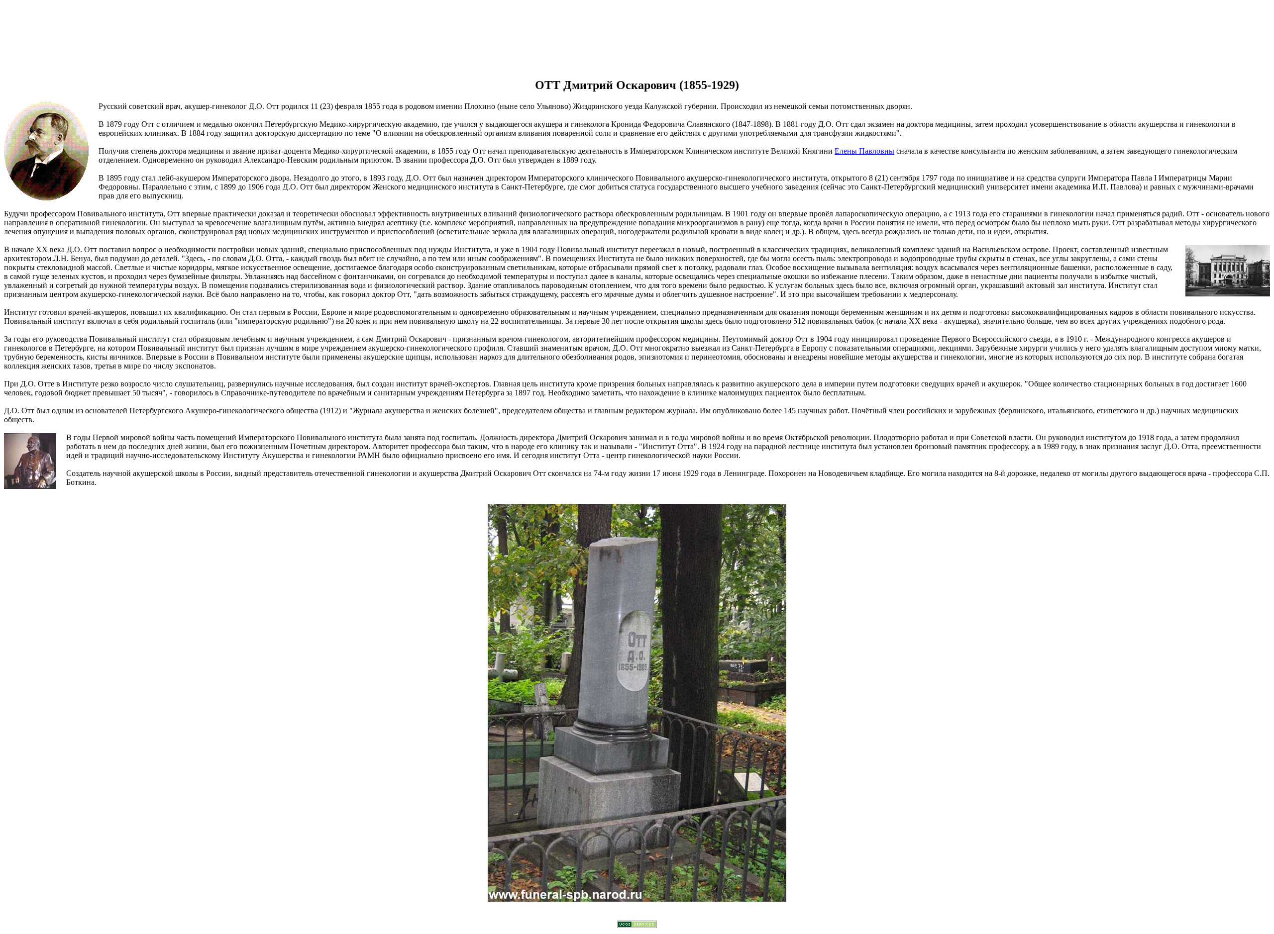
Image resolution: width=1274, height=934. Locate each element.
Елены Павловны (864, 151)
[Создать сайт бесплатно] (637, 925)
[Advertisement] (637, 35)
